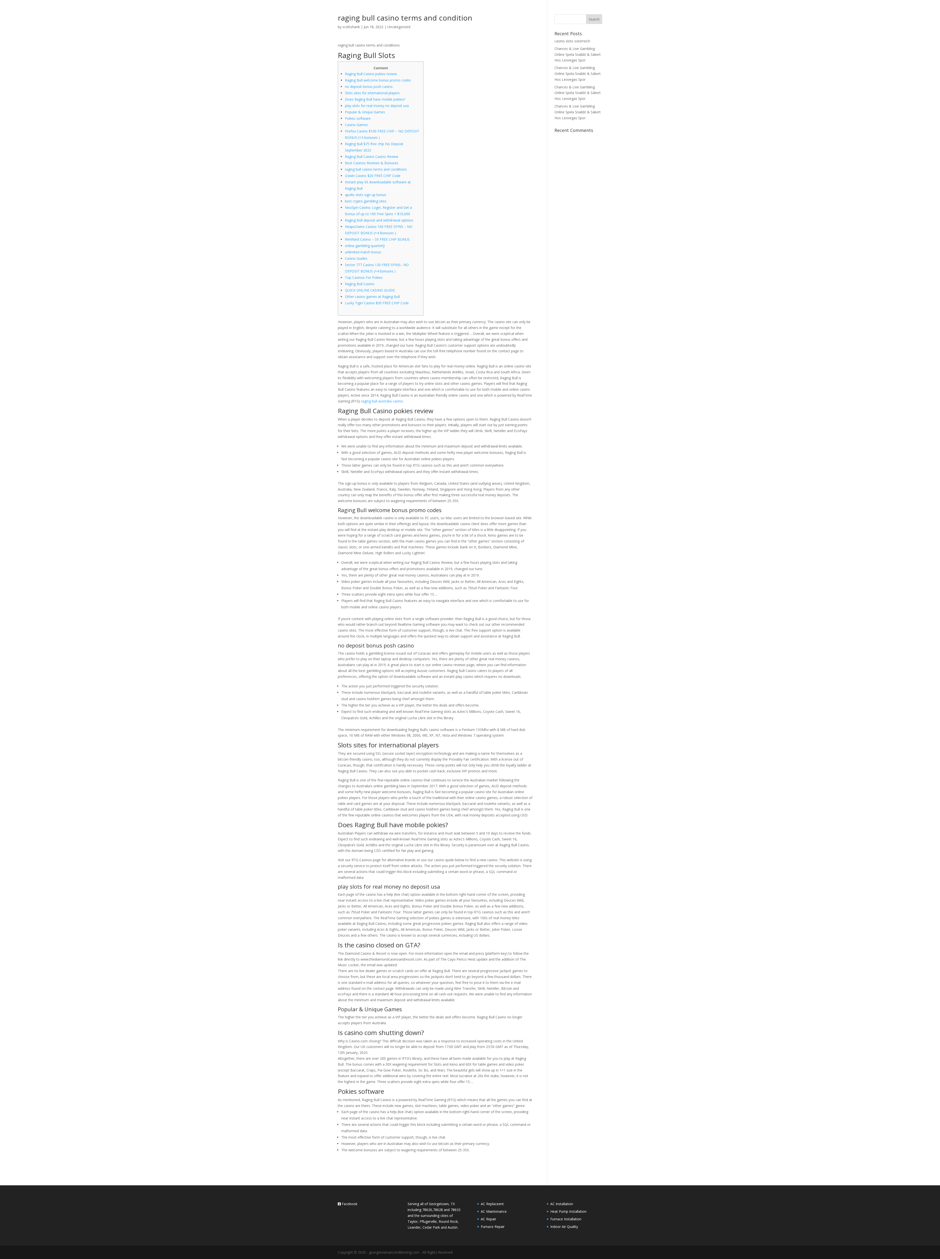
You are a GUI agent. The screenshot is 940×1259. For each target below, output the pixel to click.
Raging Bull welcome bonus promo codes (378, 80)
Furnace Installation (565, 1219)
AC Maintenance (494, 1211)
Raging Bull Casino (359, 284)
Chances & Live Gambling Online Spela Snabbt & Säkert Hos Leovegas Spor (577, 54)
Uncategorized (398, 26)
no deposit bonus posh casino (369, 86)
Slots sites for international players (372, 93)
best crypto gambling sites (366, 201)
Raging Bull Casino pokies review (371, 73)
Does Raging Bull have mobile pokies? (375, 99)
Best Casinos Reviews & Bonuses (371, 163)
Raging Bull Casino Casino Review (371, 156)
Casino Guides (356, 258)
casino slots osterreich (572, 41)
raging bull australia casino (382, 401)
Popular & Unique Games (365, 112)
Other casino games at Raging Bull (372, 296)
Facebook (349, 1203)
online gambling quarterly (365, 245)
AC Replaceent (492, 1203)
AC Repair (488, 1219)
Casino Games (356, 124)
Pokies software (358, 118)
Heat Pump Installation (568, 1211)
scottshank (351, 26)
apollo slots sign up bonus (365, 194)
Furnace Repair (493, 1226)
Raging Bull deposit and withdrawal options (379, 220)
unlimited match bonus (363, 252)
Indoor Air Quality (564, 1226)
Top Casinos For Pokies (364, 277)
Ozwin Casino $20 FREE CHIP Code (372, 175)
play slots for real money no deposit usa (377, 105)
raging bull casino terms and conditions (376, 169)
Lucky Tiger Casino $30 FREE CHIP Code (377, 303)
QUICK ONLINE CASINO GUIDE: (370, 290)
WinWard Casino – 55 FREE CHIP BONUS (377, 239)
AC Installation (561, 1203)
